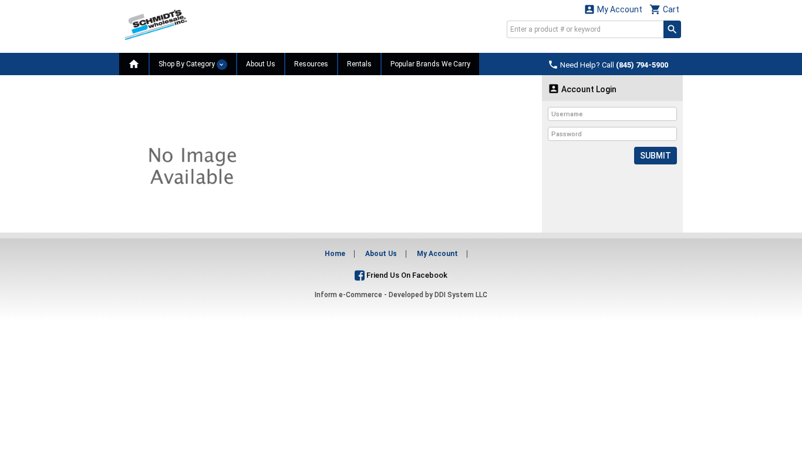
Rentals (359, 64)
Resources (311, 64)
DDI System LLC (460, 295)
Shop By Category (188, 64)
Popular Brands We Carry (430, 64)
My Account (613, 9)
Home (335, 254)
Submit (655, 155)
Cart (664, 9)
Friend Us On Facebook (406, 275)
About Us (260, 64)
